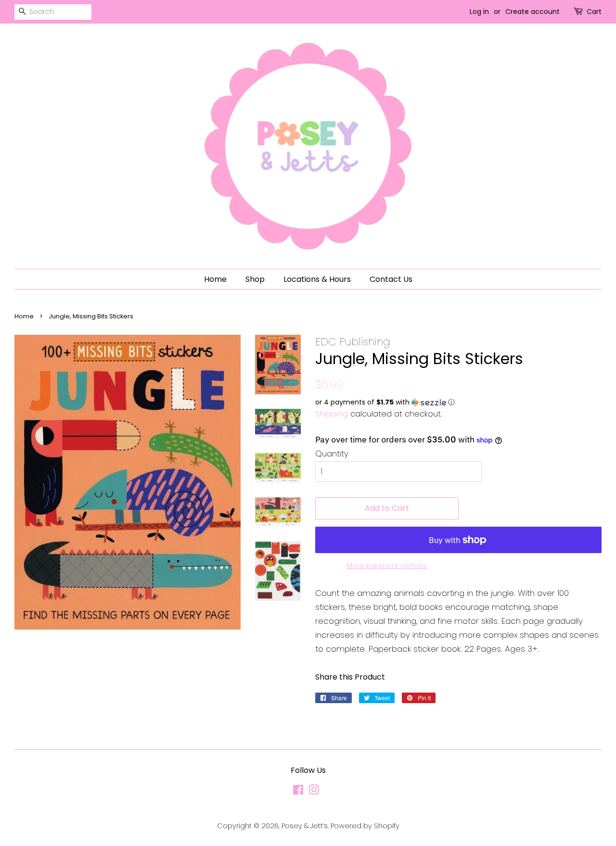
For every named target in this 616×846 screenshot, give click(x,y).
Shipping (331, 413)
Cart (594, 11)
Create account (532, 11)
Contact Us (391, 279)
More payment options (386, 565)
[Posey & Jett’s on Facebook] (298, 791)
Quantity (331, 453)
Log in (479, 11)
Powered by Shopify (365, 826)
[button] (458, 402)
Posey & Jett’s (305, 826)
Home (215, 279)
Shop (255, 279)
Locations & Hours (317, 279)
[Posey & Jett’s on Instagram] (313, 791)
